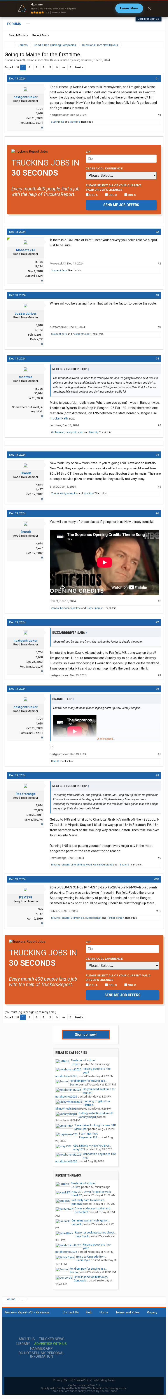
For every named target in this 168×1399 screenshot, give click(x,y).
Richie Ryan (83, 1260)
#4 (157, 358)
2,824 (39, 805)
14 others (123, 864)
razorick (77, 1224)
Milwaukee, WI (33, 819)
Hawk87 (77, 1195)
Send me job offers (121, 205)
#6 (157, 513)
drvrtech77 (81, 1212)
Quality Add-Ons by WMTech (84, 1388)
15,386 (38, 388)
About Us (27, 1339)
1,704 (39, 108)
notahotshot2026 (66, 1076)
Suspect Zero (59, 270)
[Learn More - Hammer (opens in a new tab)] (84, 8)
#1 (157, 78)
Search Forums (18, 35)
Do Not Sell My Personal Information (41, 1354)
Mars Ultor (81, 1129)
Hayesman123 (88, 1137)
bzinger (64, 608)
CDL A (93, 195)
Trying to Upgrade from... (91, 1256)
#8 (157, 688)
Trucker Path (59, 418)
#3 (157, 295)
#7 (157, 622)
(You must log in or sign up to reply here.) (30, 1012)
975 (40, 909)
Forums (14, 24)
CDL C (131, 195)
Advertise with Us (50, 1344)
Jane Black (82, 1236)
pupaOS (77, 1203)
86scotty (93, 432)
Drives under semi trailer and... (93, 1208)
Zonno (55, 493)
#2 (157, 231)
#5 (157, 454)
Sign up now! (86, 1034)
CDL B (112, 195)
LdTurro (75, 1064)
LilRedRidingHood (81, 864)
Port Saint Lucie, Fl (31, 122)
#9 (157, 775)
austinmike (57, 121)
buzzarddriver (26, 313)
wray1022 (79, 1149)
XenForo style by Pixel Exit (84, 1385)
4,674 (39, 484)
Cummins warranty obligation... (91, 1220)
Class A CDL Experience (104, 168)
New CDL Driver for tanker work (91, 1191)
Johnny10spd (87, 1117)
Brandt (26, 473)
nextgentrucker (83, 60)
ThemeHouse (108, 1391)
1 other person (94, 608)
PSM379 (25, 897)
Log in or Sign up (148, 18)
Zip (88, 151)
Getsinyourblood (102, 864)
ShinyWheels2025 (66, 1108)
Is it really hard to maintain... (89, 1200)
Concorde (80, 1280)
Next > (79, 67)
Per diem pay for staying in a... (88, 1080)
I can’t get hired (88, 1133)
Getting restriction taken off (96, 1113)
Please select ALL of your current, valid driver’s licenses (114, 187)
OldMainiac (57, 432)
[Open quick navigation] (157, 45)
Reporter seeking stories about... (95, 1232)
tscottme (75, 121)
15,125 (38, 261)
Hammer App (41, 1348)
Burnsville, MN (34, 275)
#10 (156, 879)
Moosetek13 (25, 250)
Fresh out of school (83, 1060)
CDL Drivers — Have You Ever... (92, 1145)
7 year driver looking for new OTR (95, 1125)
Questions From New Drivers (41, 60)
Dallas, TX (36, 339)
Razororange (26, 794)
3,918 (39, 325)
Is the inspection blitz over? (91, 1277)
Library (23, 1344)
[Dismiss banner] (149, 8)
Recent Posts (40, 35)
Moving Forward (60, 864)
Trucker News (51, 1339)
